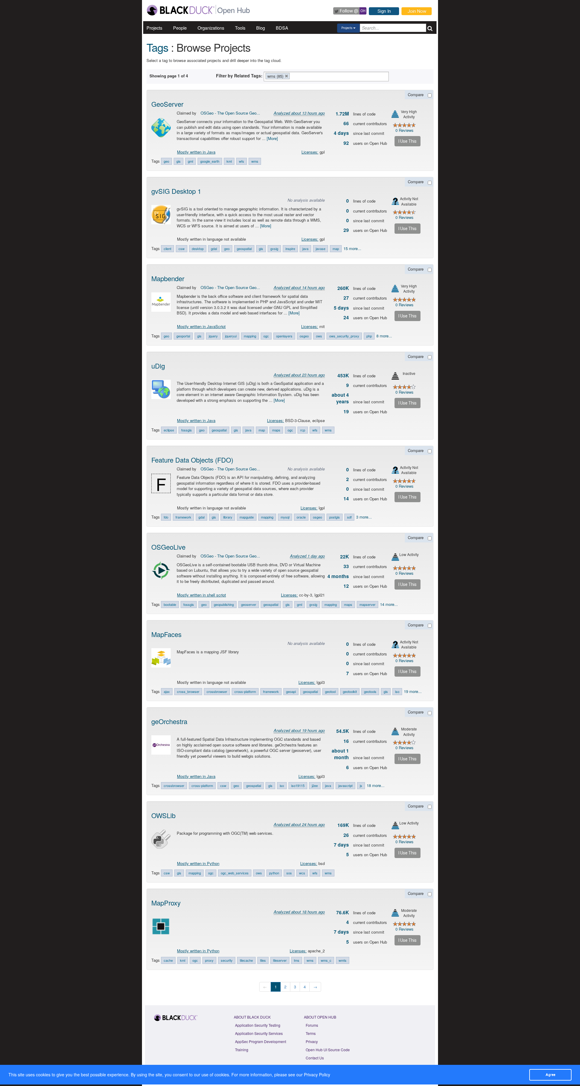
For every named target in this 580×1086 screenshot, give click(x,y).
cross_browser (188, 691)
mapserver (367, 604)
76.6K (342, 912)
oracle (301, 517)
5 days (341, 307)
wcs (302, 872)
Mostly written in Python (198, 863)
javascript (345, 785)
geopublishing (224, 604)
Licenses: (309, 152)
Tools (240, 27)
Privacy (312, 1041)
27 (346, 297)
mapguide (247, 517)
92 (346, 143)
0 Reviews (404, 130)
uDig (158, 365)
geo (166, 161)
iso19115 (297, 785)
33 (346, 566)
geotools (370, 691)
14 (346, 498)
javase (320, 248)
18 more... (376, 785)
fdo (166, 517)
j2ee (315, 785)
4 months (338, 576)
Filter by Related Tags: (239, 76)
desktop (198, 248)
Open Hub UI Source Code (328, 1049)
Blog (260, 27)
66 (346, 123)
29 (346, 230)
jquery (213, 335)
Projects (154, 27)
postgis (334, 517)
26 (346, 835)
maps (276, 430)
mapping (250, 335)
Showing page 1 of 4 (169, 76)
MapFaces (166, 634)
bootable (170, 604)
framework (183, 517)
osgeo (304, 335)
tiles (263, 960)
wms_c (326, 960)
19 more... (413, 691)
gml (190, 161)
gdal (214, 248)
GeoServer (167, 104)
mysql (285, 517)
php (369, 335)
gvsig (274, 248)
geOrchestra (169, 721)
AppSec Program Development (260, 1041)
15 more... (352, 248)
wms (254, 161)
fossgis (186, 430)
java (305, 248)
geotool (330, 691)
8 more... (384, 336)
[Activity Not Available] (395, 201)
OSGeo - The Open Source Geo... (230, 113)
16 (346, 741)
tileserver (280, 960)
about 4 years (340, 398)
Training (241, 1049)
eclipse (169, 430)
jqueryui (231, 335)
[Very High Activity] (395, 114)
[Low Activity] (395, 557)
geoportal (183, 335)
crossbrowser (217, 691)
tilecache (246, 960)
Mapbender (167, 278)
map (336, 248)
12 (346, 586)
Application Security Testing (257, 1025)
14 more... (389, 604)
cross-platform (245, 691)
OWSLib (163, 815)
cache (168, 960)
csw (182, 248)
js (361, 785)
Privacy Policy (317, 1074)
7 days (341, 844)
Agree (550, 1074)
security (227, 960)
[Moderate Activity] (395, 731)
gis (178, 161)
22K (344, 556)
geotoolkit (350, 691)
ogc (266, 335)
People (180, 27)
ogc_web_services (235, 872)
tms (296, 960)
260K (343, 288)
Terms (311, 1033)
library (227, 517)
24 (346, 317)
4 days (341, 133)
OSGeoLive (168, 546)
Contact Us (315, 1057)
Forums (312, 1025)
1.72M (342, 113)
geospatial (244, 248)
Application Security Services (259, 1033)
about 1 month (340, 754)
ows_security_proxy (344, 335)
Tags (157, 47)
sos (289, 872)
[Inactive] (395, 376)
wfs (241, 161)
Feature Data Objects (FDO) (192, 459)
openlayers (284, 335)
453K (343, 375)
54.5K (342, 731)
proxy (209, 960)
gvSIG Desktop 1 (176, 191)
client (167, 248)
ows (319, 335)
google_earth (209, 161)
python (274, 872)
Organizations (211, 27)
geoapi (291, 691)
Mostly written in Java (196, 152)
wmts (342, 960)
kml (229, 161)
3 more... (364, 517)
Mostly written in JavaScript (201, 326)
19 (346, 411)
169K (343, 825)
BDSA (282, 27)
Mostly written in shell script (201, 595)
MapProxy (166, 902)
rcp (302, 430)
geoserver (248, 604)
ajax (167, 691)
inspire (290, 248)
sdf (349, 517)
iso (397, 691)
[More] (272, 138)
